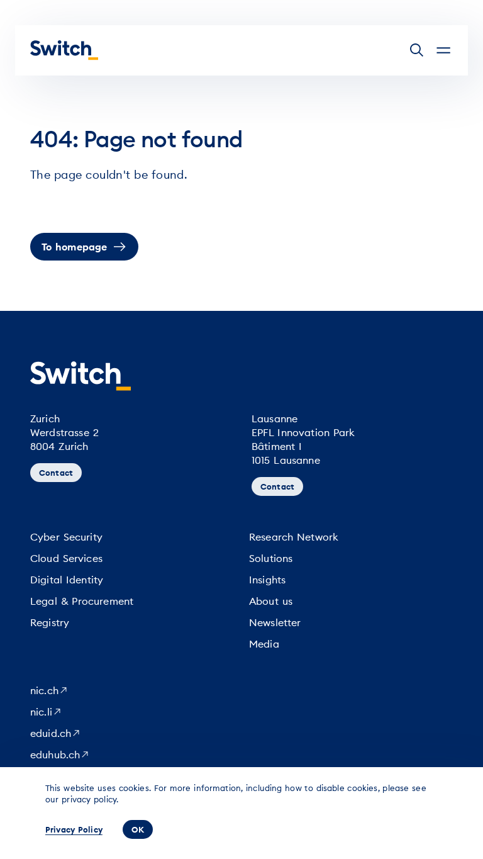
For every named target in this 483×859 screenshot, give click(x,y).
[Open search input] (417, 50)
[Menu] (443, 50)
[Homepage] (64, 50)
